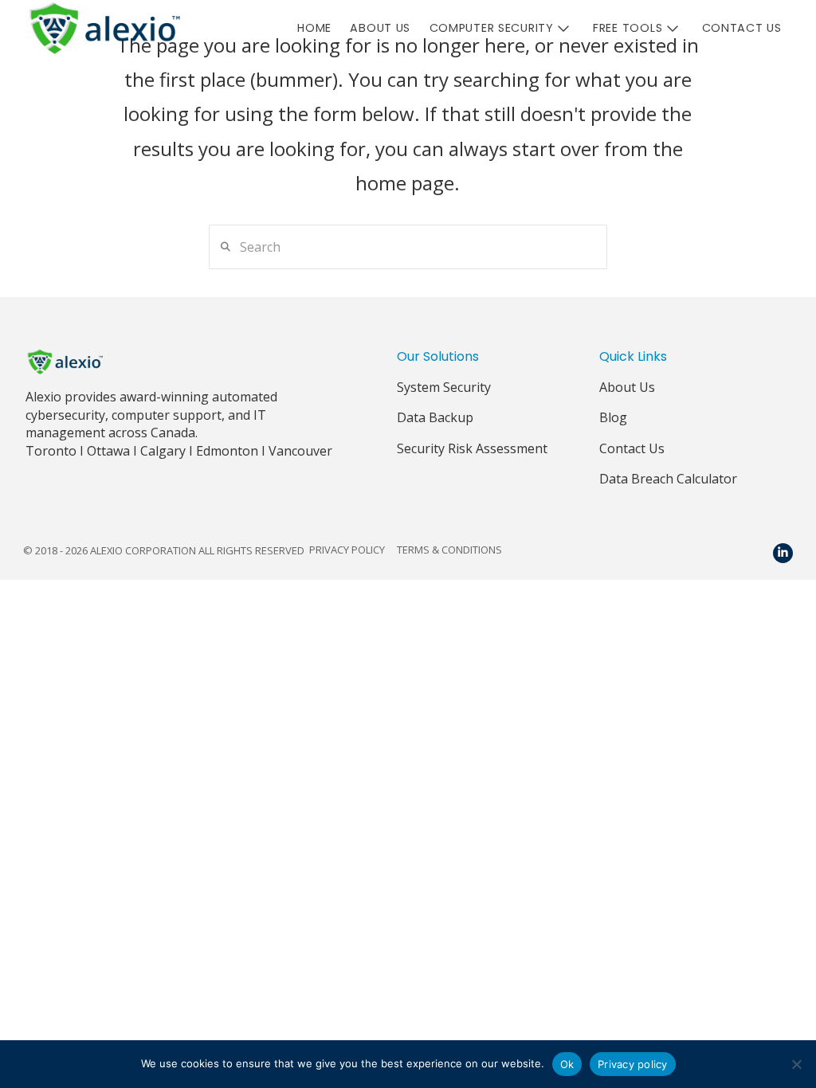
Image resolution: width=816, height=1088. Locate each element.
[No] (796, 1064)
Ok (567, 1064)
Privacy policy (633, 1064)
